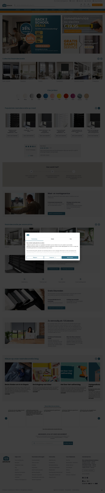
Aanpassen (51, 257)
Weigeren (35, 257)
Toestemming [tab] (34, 238)
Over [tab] (71, 238)
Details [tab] (52, 238)
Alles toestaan (70, 257)
